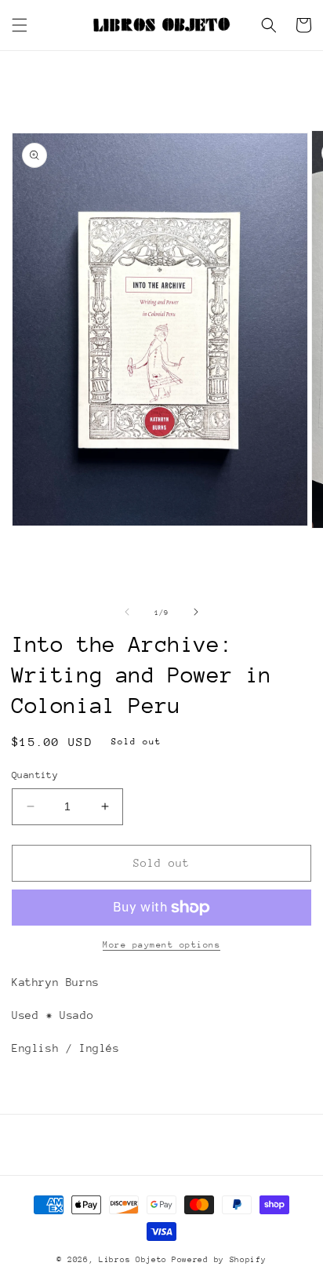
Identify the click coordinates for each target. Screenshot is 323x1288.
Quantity (35, 775)
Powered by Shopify (219, 1259)
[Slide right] (196, 612)
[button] (19, 25)
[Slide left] (127, 612)
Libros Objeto (133, 1259)
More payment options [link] (161, 945)
